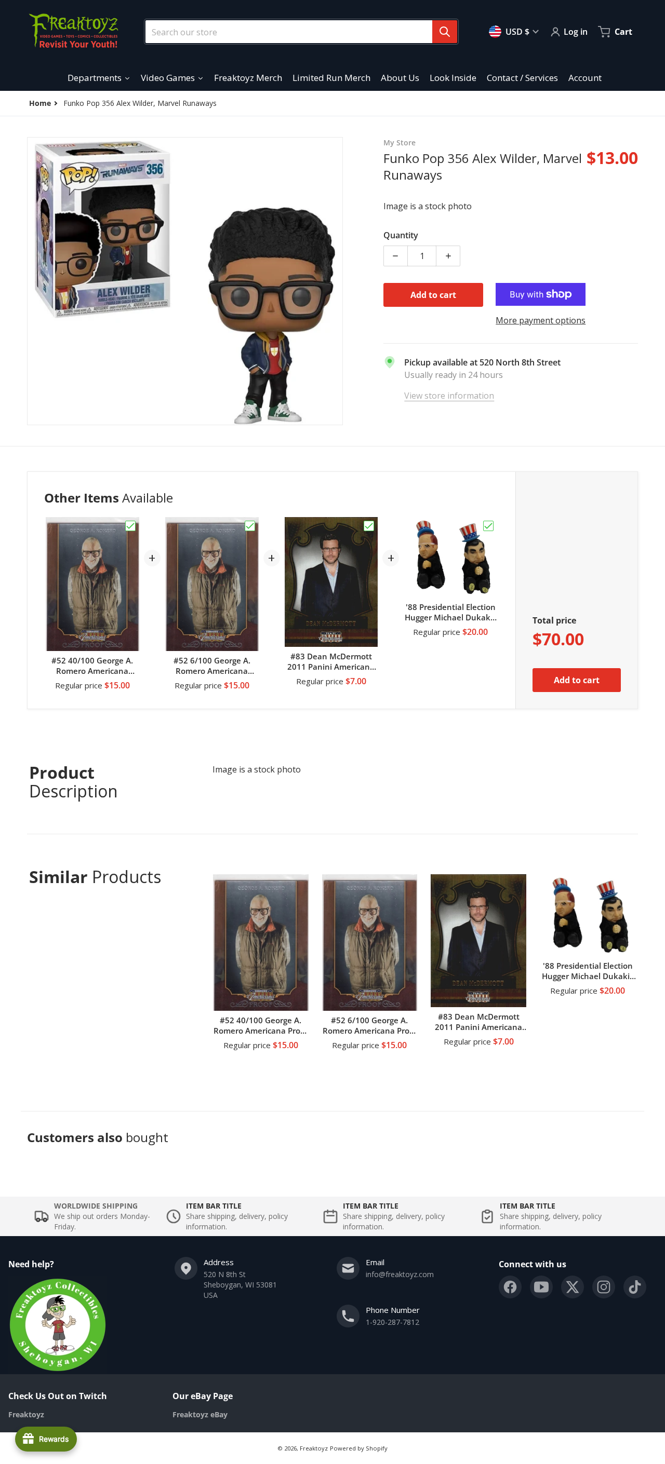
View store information (449, 395)
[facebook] (510, 1287)
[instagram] (603, 1287)
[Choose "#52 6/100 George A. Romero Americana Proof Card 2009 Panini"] (250, 526)
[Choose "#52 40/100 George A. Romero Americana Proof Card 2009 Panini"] (130, 526)
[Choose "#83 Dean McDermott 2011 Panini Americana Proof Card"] (369, 526)
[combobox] (297, 31)
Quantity (400, 235)
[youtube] (541, 1287)
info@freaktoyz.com (400, 1274)
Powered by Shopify (359, 1448)
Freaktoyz (314, 1448)
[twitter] (572, 1287)
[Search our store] (444, 31)
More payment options (541, 320)
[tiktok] (634, 1287)
